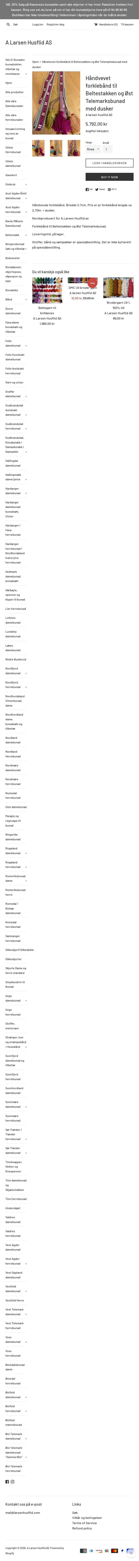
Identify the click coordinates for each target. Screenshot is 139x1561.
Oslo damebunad (16, 807)
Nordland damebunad (12, 740)
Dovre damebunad (12, 311)
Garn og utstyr (14, 382)
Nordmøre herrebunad (12, 781)
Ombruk (16, 184)
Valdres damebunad (12, 1219)
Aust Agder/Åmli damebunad (16, 196)
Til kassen (127, 24)
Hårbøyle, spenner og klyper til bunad (15, 594)
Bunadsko (11, 290)
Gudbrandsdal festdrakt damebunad (16, 410)
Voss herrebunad (12, 1353)
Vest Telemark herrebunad (14, 1325)
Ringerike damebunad (12, 837)
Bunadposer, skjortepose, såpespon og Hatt (13, 274)
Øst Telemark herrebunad (13, 1468)
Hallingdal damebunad (12, 463)
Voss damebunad (16, 1339)
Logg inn (37, 24)
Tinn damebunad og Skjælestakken (16, 1185)
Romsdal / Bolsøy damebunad (12, 908)
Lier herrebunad (15, 608)
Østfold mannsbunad (13, 1422)
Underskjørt (12, 1208)
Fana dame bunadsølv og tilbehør (13, 327)
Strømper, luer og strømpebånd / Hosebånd (16, 1041)
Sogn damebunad (16, 998)
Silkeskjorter (13, 959)
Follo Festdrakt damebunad (14, 357)
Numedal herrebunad (12, 795)
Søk (75, 1513)
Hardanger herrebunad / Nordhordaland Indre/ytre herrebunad (15, 553)
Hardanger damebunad (16, 491)
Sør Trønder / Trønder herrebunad (16, 1134)
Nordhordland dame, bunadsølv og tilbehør (14, 721)
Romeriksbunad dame (16, 878)
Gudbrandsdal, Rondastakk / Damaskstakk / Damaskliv (16, 444)
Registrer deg (55, 24)
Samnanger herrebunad (12, 938)
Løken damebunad (12, 648)
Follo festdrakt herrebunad (14, 371)
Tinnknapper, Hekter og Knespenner (13, 1166)
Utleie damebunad (12, 163)
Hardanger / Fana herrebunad (13, 530)
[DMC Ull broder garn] (83, 280)
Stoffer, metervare (12, 1026)
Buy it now (109, 177)
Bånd (16, 299)
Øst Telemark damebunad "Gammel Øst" (16, 1452)
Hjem (8, 82)
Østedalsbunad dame (15, 1367)
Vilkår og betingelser (87, 1518)
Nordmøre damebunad (12, 768)
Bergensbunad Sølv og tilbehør (16, 246)
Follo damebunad (16, 343)
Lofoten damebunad (12, 620)
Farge (89, 142)
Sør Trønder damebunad (16, 1150)
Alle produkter (14, 92)
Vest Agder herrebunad (16, 1261)
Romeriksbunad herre (15, 892)
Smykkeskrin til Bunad (15, 984)
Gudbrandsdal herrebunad (16, 426)
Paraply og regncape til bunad (13, 820)
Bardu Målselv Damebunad (14, 223)
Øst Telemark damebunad (16, 1436)
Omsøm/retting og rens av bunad (15, 133)
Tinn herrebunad (16, 1198)
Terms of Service (84, 1523)
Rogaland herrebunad (16, 864)
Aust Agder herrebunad (16, 209)
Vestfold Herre (14, 1300)
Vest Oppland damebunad (13, 1275)
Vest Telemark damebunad (16, 1312)
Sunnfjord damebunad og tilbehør (14, 1060)
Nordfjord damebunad (16, 671)
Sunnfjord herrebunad (12, 1076)
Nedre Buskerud (15, 659)
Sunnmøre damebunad (16, 1104)
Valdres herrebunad (12, 1233)
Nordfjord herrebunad (16, 685)
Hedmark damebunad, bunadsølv (13, 576)
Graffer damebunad (16, 394)
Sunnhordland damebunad (14, 1090)
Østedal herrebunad (12, 1381)
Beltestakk (16, 235)
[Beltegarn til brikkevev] (47, 290)
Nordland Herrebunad (13, 754)
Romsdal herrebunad (12, 924)
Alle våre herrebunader (14, 117)
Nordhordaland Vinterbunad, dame (15, 700)
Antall (106, 142)
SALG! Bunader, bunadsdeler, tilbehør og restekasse (16, 66)
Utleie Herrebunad (13, 150)
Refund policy (82, 1528)
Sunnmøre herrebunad (12, 1118)
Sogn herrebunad (12, 1012)
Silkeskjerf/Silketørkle (16, 949)
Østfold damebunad (16, 1395)
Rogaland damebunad (16, 850)
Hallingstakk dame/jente (16, 477)
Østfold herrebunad (16, 1408)
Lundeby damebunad (12, 634)
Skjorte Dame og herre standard (15, 970)
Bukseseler (12, 258)
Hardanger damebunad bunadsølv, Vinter (12, 509)
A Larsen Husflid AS (28, 42)
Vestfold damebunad (16, 1289)
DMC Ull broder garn (83, 288)
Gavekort (11, 175)
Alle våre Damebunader (14, 103)
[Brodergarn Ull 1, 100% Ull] (118, 287)
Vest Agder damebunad (12, 1247)
